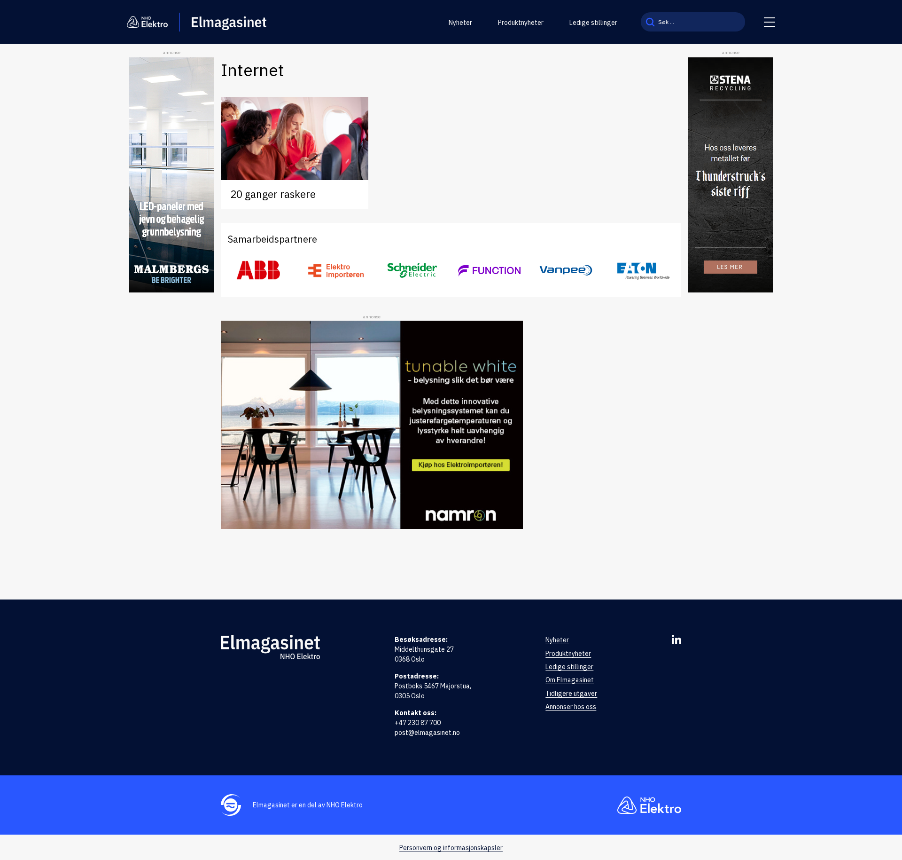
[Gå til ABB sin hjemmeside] (259, 270)
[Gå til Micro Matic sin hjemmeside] (489, 270)
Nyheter (460, 22)
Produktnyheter (521, 22)
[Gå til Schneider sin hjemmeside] (412, 270)
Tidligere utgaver (571, 693)
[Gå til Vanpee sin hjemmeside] (566, 270)
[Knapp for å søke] (650, 22)
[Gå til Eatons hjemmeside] (643, 270)
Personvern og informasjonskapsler (451, 848)
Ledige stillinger (593, 22)
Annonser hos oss (570, 706)
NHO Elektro (345, 805)
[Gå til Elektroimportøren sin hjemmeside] (335, 270)
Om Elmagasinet (569, 680)
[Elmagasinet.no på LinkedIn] (676, 639)
